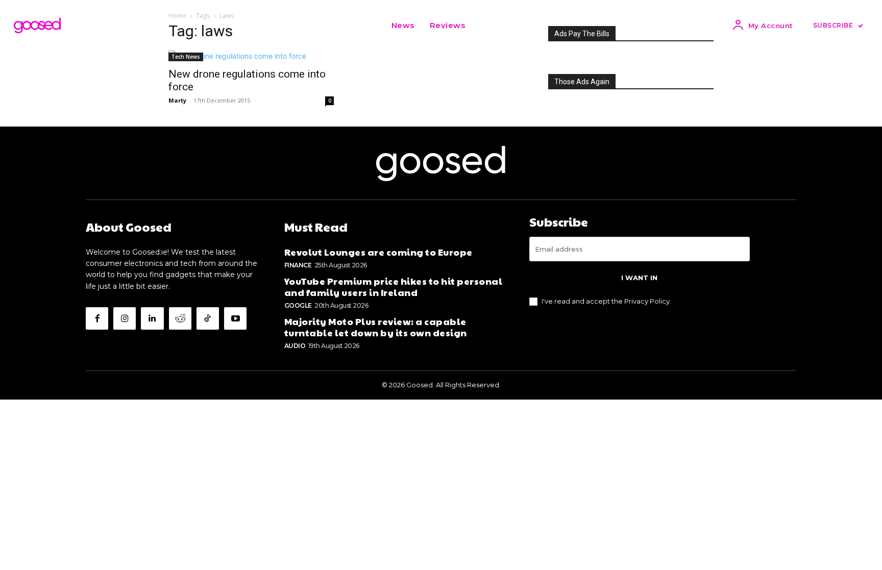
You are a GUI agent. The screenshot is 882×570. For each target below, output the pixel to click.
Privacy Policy (647, 301)
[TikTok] (208, 318)
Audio (295, 346)
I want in (639, 278)
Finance (298, 265)
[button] (485, 25)
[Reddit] (180, 318)
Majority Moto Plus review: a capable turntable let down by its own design (375, 327)
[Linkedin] (152, 318)
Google (298, 305)
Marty (177, 100)
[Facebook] (97, 318)
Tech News (186, 56)
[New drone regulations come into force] (251, 56)
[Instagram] (124, 318)
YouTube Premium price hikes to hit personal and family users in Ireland (393, 287)
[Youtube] (235, 318)
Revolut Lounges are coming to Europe (378, 251)
